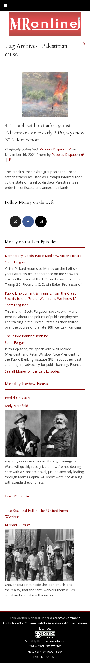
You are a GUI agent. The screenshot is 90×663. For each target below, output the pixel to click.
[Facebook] (28, 221)
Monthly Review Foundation (45, 641)
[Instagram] (41, 221)
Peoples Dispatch (65, 154)
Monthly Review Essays (26, 384)
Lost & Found (17, 496)
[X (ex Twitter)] (15, 221)
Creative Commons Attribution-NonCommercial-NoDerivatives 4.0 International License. (45, 623)
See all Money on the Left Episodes (32, 371)
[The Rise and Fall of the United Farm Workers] (39, 555)
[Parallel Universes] (41, 433)
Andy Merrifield (16, 405)
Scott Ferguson (17, 262)
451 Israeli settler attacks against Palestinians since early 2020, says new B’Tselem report (44, 132)
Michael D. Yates (18, 525)
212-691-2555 (48, 657)
